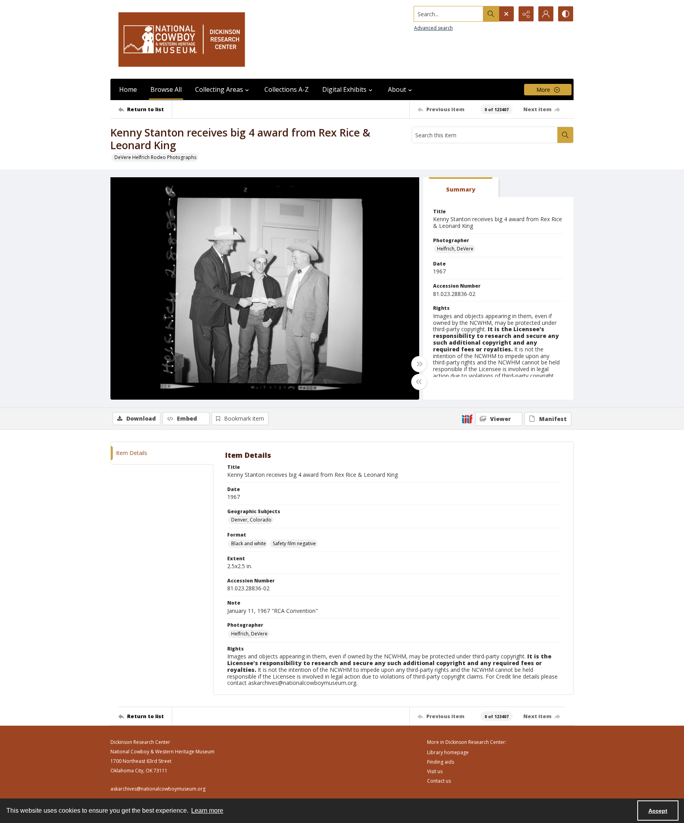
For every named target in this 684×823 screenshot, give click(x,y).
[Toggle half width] (419, 382)
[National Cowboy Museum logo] (181, 39)
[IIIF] (467, 418)
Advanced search (433, 28)
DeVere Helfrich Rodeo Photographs (155, 157)
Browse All (166, 89)
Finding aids (440, 762)
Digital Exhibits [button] (344, 89)
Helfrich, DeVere (455, 248)
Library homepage (448, 752)
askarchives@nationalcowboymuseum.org (157, 788)
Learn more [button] (207, 810)
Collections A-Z (286, 89)
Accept (657, 811)
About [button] (397, 89)
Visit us (435, 771)
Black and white (248, 543)
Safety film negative (294, 543)
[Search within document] (565, 135)
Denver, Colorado (251, 519)
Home (128, 89)
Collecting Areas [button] (219, 89)
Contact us (439, 780)
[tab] (460, 187)
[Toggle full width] (419, 364)
